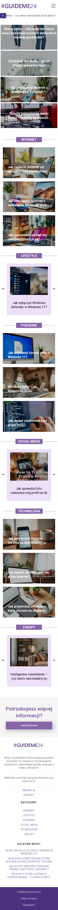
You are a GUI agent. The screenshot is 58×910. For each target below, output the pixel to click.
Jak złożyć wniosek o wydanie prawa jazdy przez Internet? (29, 868)
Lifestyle (29, 256)
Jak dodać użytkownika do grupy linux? (27, 423)
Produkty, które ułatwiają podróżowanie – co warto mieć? (29, 875)
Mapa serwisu (29, 898)
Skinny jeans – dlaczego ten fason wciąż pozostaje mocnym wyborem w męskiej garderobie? (29, 33)
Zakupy (29, 627)
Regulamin (29, 904)
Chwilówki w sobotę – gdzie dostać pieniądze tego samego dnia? (28, 63)
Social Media (29, 441)
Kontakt (29, 794)
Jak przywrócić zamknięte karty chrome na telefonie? (27, 608)
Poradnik (29, 325)
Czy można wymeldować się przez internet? (28, 574)
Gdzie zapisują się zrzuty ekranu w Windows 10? (29, 852)
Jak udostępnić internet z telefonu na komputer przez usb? (28, 203)
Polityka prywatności (29, 891)
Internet (29, 140)
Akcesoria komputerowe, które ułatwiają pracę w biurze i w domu (29, 860)
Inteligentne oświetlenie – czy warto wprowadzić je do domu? (29, 676)
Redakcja (29, 790)
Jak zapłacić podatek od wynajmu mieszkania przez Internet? (27, 169)
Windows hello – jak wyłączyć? (22, 389)
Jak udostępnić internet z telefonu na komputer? (29, 90)
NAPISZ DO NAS (29, 725)
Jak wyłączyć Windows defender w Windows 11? (29, 305)
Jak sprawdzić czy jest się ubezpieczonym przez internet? (27, 237)
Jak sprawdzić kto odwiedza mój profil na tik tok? (29, 491)
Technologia (29, 511)
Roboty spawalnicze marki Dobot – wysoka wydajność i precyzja (29, 116)
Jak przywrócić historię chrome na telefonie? (25, 541)
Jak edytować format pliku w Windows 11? (29, 355)
